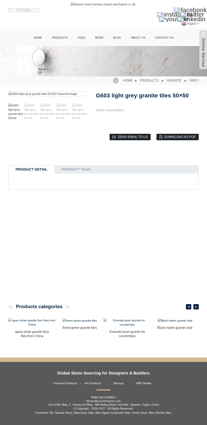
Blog (117, 37)
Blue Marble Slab (160, 412)
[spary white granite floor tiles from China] (32, 322)
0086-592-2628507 (103, 397)
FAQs (81, 37)
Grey (194, 80)
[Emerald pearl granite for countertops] (127, 322)
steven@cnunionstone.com (103, 401)
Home (38, 37)
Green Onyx (139, 412)
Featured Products (65, 383)
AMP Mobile (143, 383)
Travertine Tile (44, 412)
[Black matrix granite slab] (175, 320)
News (99, 37)
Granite (174, 80)
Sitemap (118, 383)
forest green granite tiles (79, 327)
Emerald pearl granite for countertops (127, 334)
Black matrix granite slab (174, 327)
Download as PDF (180, 137)
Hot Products (92, 383)
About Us (138, 37)
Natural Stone (64, 412)
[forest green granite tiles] (80, 320)
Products (60, 37)
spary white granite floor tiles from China (32, 334)
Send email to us (133, 137)
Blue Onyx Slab (84, 412)
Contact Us (164, 37)
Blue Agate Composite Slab (112, 412)
